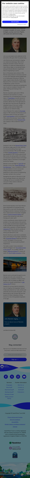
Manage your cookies (21, 24)
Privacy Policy (14, 17)
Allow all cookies (15, 21)
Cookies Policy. (12, 14)
